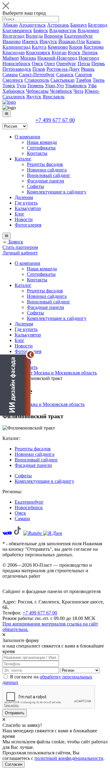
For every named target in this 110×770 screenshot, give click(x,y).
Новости (24, 219)
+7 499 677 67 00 (55, 120)
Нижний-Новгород (57, 58)
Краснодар (13, 52)
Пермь (98, 63)
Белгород (97, 25)
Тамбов (83, 80)
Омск (37, 63)
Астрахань (58, 25)
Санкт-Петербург (37, 74)
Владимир (88, 30)
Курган (59, 52)
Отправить (14, 713)
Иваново (11, 41)
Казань (93, 41)
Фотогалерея (28, 224)
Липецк (90, 52)
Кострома (94, 47)
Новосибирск (16, 63)
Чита (78, 91)
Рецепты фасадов (45, 164)
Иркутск (48, 41)
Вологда (34, 36)
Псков (38, 69)
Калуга (39, 47)
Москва (28, 58)
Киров (75, 47)
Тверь (99, 80)
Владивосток (62, 30)
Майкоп (10, 58)
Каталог (23, 158)
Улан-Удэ (54, 85)
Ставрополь (36, 80)
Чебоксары (37, 91)
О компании (27, 136)
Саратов (83, 74)
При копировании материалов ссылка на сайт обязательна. (50, 626)
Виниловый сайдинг (48, 175)
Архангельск (32, 25)
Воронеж (53, 36)
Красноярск (38, 52)
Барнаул (78, 25)
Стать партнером (20, 247)
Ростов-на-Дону (63, 69)
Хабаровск (13, 91)
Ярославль (53, 96)
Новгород (89, 58)
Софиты (35, 186)
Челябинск (61, 91)
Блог (19, 213)
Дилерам (24, 197)
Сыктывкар (62, 80)
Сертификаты (41, 147)
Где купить (26, 202)
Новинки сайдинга (47, 169)
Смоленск (12, 80)
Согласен (13, 764)
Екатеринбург (78, 36)
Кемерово (58, 47)
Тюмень (35, 85)
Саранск (65, 74)
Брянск (40, 30)
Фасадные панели (45, 180)
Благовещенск (17, 30)
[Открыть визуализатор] (15, 384)
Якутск (33, 96)
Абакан (10, 25)
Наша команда (42, 142)
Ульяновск (76, 85)
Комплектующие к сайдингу (56, 191)
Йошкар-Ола (71, 41)
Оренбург (66, 63)
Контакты (37, 153)
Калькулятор (28, 208)
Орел (49, 63)
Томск (8, 85)
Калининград (16, 47)
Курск (74, 52)
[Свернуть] (30, 354)
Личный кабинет (20, 252)
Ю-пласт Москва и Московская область (43, 404)
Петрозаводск (16, 69)
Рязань (87, 69)
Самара (10, 74)
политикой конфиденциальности (69, 758)
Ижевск (30, 41)
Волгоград (13, 36)
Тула (21, 85)
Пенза (84, 63)
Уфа (92, 85)
